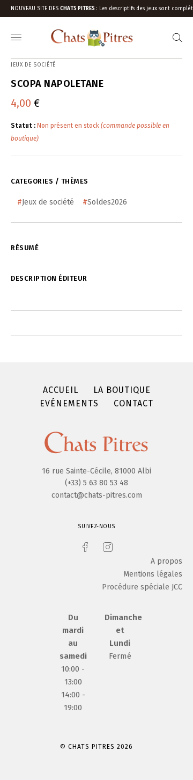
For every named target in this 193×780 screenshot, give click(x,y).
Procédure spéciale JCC (142, 587)
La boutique (122, 390)
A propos (166, 561)
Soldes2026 (107, 202)
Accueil (60, 390)
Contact (133, 403)
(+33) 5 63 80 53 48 (96, 482)
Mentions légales (152, 574)
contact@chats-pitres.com (96, 495)
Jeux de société (48, 202)
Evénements (69, 403)
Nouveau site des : (55, 8)
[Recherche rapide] (177, 38)
